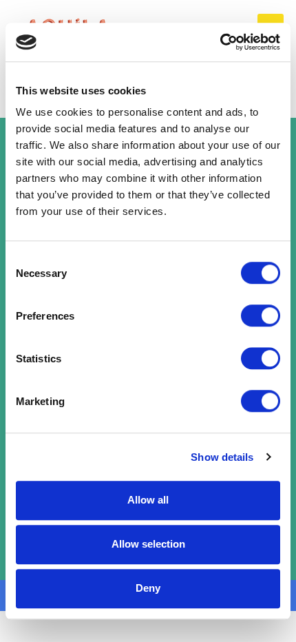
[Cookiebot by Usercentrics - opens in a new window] (220, 42)
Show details (222, 457)
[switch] (260, 315)
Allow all (148, 500)
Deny (148, 588)
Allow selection (148, 544)
